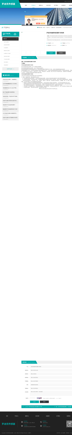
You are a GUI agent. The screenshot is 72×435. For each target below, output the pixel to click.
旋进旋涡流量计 (7, 44)
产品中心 (33, 5)
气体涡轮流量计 (7, 59)
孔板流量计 (6, 47)
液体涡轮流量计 (7, 56)
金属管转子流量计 (7, 53)
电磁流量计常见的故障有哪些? (9, 104)
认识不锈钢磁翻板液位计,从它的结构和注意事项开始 (10, 83)
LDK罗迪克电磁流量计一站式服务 (64, 406)
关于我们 (56, 5)
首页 (26, 5)
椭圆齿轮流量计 (7, 50)
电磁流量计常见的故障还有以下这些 (10, 109)
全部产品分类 (9, 68)
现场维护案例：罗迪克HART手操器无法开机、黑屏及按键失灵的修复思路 (10, 96)
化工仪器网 (63, 432)
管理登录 (67, 432)
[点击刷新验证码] (39, 398)
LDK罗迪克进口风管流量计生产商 (35, 406)
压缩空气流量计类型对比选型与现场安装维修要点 (10, 100)
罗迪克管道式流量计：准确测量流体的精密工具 (10, 79)
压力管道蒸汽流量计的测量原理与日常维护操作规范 (10, 113)
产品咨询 (51, 52)
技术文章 (48, 5)
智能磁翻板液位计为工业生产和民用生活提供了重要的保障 (10, 87)
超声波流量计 (59, 27)
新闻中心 (41, 5)
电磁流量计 (6, 64)
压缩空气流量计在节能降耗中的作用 (10, 117)
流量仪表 (53, 27)
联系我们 (61, 52)
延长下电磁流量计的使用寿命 (9, 92)
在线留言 (63, 5)
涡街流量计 (6, 62)
